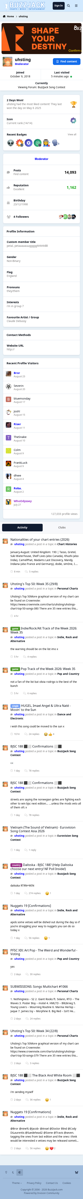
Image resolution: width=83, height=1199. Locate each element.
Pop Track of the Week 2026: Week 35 (48, 669)
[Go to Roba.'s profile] (65, 216)
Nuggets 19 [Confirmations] (30, 906)
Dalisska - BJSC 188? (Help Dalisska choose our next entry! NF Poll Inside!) (41, 867)
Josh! (17, 411)
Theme (16, 1183)
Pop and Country (68, 674)
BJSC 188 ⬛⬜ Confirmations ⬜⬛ (36, 746)
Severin (19, 386)
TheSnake (20, 437)
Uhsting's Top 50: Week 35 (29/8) (34, 584)
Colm (17, 450)
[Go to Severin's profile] (8, 386)
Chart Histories (67, 544)
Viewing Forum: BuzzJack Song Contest (41, 87)
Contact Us (52, 1183)
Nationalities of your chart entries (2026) (39, 539)
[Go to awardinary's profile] (69, 216)
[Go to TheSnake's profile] (8, 437)
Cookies (67, 1183)
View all (72, 134)
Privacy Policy (34, 1183)
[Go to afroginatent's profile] (73, 216)
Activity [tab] (22, 527)
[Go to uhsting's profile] (5, 541)
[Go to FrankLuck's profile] (8, 463)
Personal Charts (67, 588)
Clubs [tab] (62, 527)
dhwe (17, 475)
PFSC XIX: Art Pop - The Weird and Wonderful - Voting (43, 952)
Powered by (41, 1193)
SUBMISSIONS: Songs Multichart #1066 (39, 986)
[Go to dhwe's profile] (8, 476)
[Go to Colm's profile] (8, 450)
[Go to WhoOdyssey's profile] (8, 502)
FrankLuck (20, 462)
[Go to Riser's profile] (8, 425)
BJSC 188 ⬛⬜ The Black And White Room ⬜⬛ (45, 1075)
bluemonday (22, 398)
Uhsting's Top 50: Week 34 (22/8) (34, 1031)
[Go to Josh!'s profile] (8, 412)
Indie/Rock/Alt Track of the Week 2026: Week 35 (43, 630)
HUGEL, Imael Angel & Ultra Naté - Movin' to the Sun (40, 708)
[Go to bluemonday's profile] (8, 399)
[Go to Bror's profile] (8, 373)
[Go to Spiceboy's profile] (61, 216)
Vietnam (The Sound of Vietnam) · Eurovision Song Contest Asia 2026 (42, 829)
